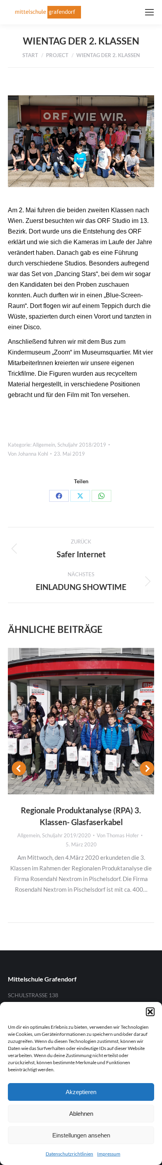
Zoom (70, 721)
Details (91, 721)
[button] (150, 1012)
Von (28, 454)
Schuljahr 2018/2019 (81, 445)
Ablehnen (81, 1113)
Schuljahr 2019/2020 (66, 835)
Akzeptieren (81, 1092)
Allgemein (44, 445)
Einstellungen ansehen (81, 1135)
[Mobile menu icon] (149, 12)
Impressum (108, 1154)
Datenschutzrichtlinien (69, 1154)
